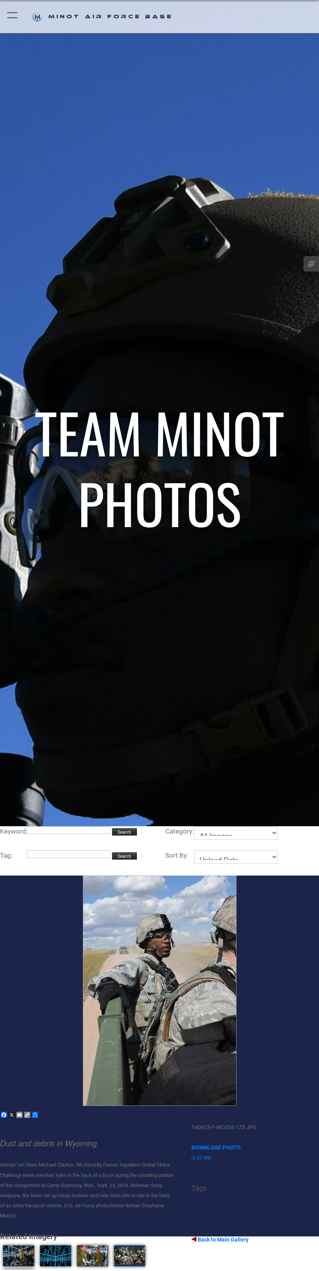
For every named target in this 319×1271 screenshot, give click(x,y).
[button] (12, 16)
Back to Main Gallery (222, 1239)
